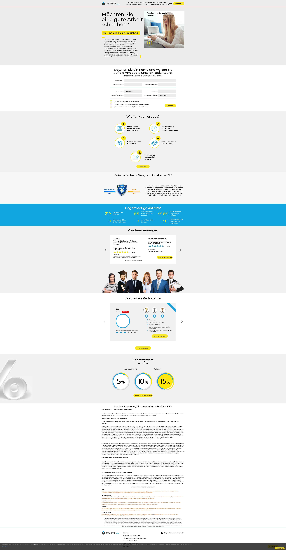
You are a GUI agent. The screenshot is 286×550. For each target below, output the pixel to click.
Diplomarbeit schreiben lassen (118, 522)
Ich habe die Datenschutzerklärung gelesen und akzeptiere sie (131, 104)
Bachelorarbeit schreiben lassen (110, 502)
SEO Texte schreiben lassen (124, 504)
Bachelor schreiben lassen (155, 519)
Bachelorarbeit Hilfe (135, 491)
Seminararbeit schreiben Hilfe (133, 508)
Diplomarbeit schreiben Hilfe (116, 515)
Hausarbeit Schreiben (173, 523)
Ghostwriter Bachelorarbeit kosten (136, 523)
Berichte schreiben (166, 496)
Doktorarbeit (126, 522)
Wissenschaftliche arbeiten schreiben (120, 519)
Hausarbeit (161, 523)
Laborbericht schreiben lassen (138, 504)
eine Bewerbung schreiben (133, 510)
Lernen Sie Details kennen (143, 395)
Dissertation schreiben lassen (109, 492)
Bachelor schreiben (146, 519)
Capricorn (120, 309)
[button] (105, 250)
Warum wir (148, 2)
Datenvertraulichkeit (130, 541)
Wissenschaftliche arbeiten (108, 519)
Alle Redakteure (143, 348)
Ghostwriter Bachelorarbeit (125, 523)
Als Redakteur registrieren (132, 535)
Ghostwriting (169, 491)
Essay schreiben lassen (146, 510)
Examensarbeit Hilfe (170, 508)
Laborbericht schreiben (122, 514)
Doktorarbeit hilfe (132, 522)
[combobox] (133, 91)
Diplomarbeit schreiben (177, 496)
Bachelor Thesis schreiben (164, 519)
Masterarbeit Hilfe (146, 496)
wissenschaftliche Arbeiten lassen (110, 496)
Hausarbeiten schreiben (174, 502)
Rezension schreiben (156, 496)
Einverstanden (279, 548)
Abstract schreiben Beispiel (119, 510)
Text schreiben (121, 496)
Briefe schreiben (122, 502)
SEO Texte (175, 491)
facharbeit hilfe (113, 523)
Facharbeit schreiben (142, 514)
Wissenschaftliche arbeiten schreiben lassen (173, 518)
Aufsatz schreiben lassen (138, 519)
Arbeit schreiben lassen (130, 498)
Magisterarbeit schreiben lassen (109, 504)
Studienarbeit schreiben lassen (131, 492)
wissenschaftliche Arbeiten (145, 492)
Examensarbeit (157, 522)
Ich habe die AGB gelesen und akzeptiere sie (126, 101)
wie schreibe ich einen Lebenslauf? (110, 508)
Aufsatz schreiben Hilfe (140, 515)
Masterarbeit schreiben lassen (109, 514)
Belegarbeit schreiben (128, 515)
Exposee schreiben (119, 498)
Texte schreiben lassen (152, 504)
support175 (156, 249)
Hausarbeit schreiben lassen (158, 508)
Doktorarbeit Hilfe (161, 491)
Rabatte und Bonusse (158, 4)
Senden (170, 106)
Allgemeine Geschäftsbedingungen (135, 538)
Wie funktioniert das (137, 2)
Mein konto (178, 3)
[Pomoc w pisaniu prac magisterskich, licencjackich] (111, 5)
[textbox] (133, 91)
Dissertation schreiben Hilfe (160, 514)
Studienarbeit (122, 508)
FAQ (167, 4)
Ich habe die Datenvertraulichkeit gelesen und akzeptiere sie (131, 106)
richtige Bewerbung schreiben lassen (145, 498)
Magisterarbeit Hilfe (146, 508)
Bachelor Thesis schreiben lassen (176, 519)
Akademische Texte (116, 491)
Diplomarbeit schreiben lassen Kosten (151, 502)
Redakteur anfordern (164, 257)
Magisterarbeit (119, 492)
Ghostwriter (150, 514)
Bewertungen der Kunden (134, 4)
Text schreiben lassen (151, 526)
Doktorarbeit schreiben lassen (134, 502)
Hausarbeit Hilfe (132, 514)
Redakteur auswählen (159, 336)
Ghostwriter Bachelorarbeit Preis (148, 523)
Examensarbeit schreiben (108, 498)
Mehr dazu (143, 166)
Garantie (146, 4)
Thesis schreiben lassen (160, 526)
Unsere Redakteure (159, 2)
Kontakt (125, 533)
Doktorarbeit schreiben (139, 522)
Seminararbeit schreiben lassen (133, 496)
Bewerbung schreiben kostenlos (149, 491)
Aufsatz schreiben (125, 491)
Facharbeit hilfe (164, 502)
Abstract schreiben (106, 491)
